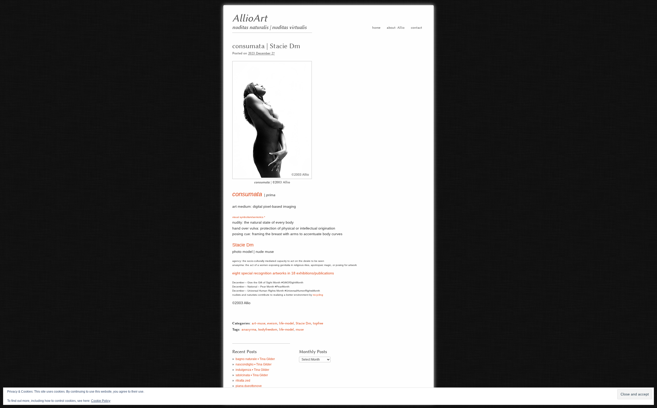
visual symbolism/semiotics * (248, 217)
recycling (318, 294)
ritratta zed (243, 380)
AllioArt (249, 18)
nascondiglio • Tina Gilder (254, 364)
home (376, 28)
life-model (286, 323)
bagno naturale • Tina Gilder (255, 359)
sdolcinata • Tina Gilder (252, 375)
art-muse (258, 323)
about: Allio (395, 28)
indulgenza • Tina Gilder (252, 370)
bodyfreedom (267, 330)
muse (300, 330)
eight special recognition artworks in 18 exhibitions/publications (283, 273)
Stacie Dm (243, 244)
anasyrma (248, 330)
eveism (272, 323)
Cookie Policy (100, 401)
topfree (318, 323)
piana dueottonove (249, 386)
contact (416, 28)
